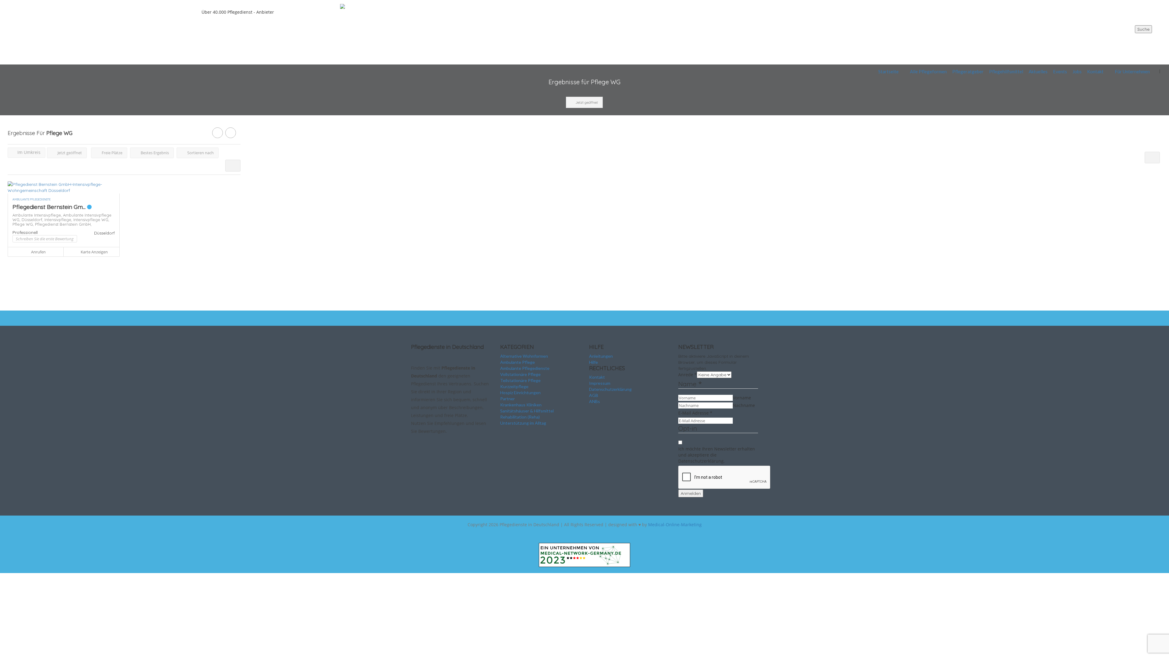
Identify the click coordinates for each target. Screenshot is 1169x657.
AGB (593, 395)
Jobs (1077, 71)
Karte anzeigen (94, 252)
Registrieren (1138, 40)
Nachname (744, 405)
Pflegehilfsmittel (1006, 71)
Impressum (599, 383)
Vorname (742, 398)
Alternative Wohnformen (524, 356)
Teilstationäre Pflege (520, 380)
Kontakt (1095, 71)
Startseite (888, 71)
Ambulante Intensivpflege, (37, 215)
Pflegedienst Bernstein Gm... (49, 206)
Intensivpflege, (58, 219)
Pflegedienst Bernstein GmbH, (63, 224)
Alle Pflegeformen (928, 71)
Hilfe (593, 362)
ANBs (594, 401)
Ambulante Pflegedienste (524, 368)
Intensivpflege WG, (91, 219)
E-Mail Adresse (695, 413)
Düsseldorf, (33, 219)
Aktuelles (1038, 71)
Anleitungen (601, 356)
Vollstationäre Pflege (520, 374)
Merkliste (1138, 53)
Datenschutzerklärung (610, 389)
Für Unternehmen (1132, 71)
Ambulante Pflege (517, 362)
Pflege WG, (23, 224)
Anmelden (691, 493)
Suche (1143, 29)
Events (1060, 71)
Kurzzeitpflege (514, 386)
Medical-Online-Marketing (675, 524)
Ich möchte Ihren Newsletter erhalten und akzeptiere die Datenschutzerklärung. (716, 455)
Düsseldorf (104, 233)
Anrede (687, 374)
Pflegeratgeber (968, 71)
